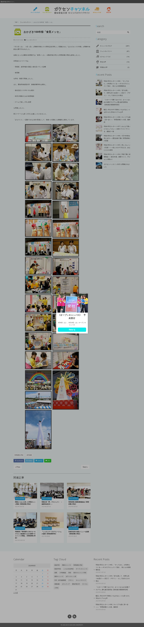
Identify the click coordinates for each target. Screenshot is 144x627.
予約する (72, 330)
